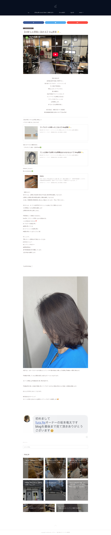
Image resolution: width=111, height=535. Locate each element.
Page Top (55, 526)
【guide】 (72, 12)
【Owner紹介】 (62, 12)
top (28, 12)
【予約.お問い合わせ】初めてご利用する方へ (44, 12)
